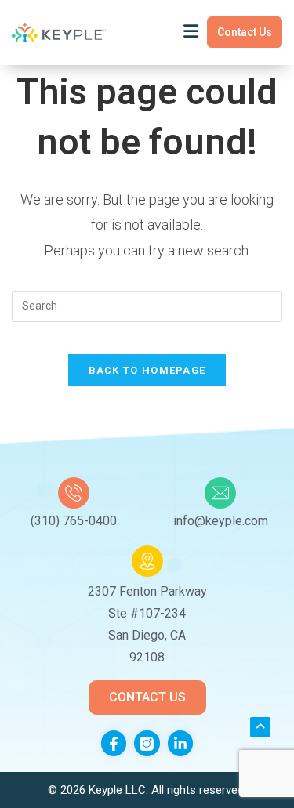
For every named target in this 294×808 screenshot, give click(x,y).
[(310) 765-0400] (73, 493)
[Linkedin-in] (180, 742)
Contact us (244, 32)
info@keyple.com (220, 520)
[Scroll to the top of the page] (260, 727)
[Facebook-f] (113, 742)
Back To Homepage (147, 370)
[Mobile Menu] (191, 32)
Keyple (107, 790)
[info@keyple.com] (220, 493)
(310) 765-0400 (74, 520)
